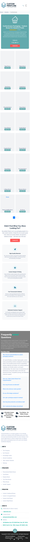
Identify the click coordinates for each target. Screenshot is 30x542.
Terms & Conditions (10, 536)
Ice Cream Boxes (23, 168)
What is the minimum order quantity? (12, 389)
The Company (6, 450)
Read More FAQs (5, 351)
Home (1, 12)
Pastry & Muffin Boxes (7, 209)
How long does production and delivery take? (14, 402)
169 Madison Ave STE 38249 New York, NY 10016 (15, 522)
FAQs (26, 538)
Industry (7, 12)
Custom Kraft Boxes (8, 498)
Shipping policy (9, 538)
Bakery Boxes (22, 66)
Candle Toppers (6, 484)
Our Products (6, 453)
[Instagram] (17, 42)
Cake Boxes (7, 86)
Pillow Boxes (6, 482)
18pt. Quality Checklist (8, 460)
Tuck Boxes (5, 474)
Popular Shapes (5, 468)
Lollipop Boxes (7, 189)
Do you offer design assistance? (11, 393)
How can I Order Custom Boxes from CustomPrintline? (12, 379)
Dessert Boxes (22, 148)
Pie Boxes (22, 209)
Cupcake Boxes (7, 148)
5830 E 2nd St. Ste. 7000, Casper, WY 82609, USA (15, 525)
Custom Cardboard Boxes (9, 493)
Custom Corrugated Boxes (9, 496)
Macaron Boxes (22, 189)
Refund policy (19, 538)
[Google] (13, 42)
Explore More (7, 67)
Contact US (15, 45)
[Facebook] (12, 42)
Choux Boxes (22, 107)
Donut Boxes (8, 168)
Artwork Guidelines (7, 458)
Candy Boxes (22, 86)
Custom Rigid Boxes (8, 500)
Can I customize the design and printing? (13, 406)
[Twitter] (15, 42)
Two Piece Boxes (7, 479)
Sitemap (5, 463)
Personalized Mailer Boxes (9, 472)
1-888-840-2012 (7, 511)
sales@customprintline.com (10, 517)
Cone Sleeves (7, 127)
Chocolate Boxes (7, 107)
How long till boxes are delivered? (11, 384)
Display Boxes (6, 477)
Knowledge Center (7, 455)
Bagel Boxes (7, 66)
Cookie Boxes (22, 127)
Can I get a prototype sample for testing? (13, 397)
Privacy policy (21, 536)
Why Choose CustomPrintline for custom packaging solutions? (13, 355)
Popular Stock (5, 489)
